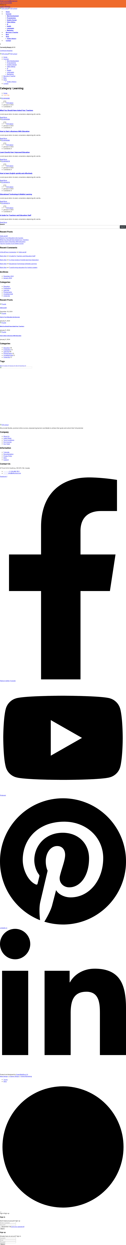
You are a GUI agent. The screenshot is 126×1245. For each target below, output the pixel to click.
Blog (7, 34)
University (6, 296)
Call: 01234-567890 (6, 3)
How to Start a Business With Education (14, 131)
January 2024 (7, 278)
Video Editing (11, 22)
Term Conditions (8, 440)
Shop (7, 37)
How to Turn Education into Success (11, 238)
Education (6, 286)
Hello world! (4, 236)
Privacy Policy (7, 456)
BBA (2, 365)
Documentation (8, 454)
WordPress (22, 365)
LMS (17, 365)
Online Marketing (26, 1076)
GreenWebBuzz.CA (22, 1074)
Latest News (7, 438)
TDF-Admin (9, 103)
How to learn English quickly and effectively (16, 173)
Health (9, 26)
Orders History (11, 39)
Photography (7, 292)
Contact (8, 41)
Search (2, 224)
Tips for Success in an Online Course (11, 243)
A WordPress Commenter (8, 252)
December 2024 (8, 276)
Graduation (7, 288)
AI (7, 24)
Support (6, 460)
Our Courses (7, 442)
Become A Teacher (12, 32)
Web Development (13, 16)
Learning (6, 290)
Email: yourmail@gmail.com (8, 1)
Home (8, 12)
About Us (6, 436)
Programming (11, 18)
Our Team (6, 444)
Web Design (4, 1076)
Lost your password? (17, 1227)
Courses (8, 14)
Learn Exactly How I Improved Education (15, 152)
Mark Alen (3, 256)
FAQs (5, 458)
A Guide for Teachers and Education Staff (15, 215)
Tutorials (6, 452)
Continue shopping (6, 51)
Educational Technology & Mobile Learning (16, 194)
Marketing (10, 30)
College (6, 365)
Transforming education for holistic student (23, 267)
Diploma (12, 365)
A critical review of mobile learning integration (24, 260)
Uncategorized (8, 294)
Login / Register (5, 7)
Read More (3, 117)
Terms (5, 1080)
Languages (10, 28)
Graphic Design (12, 20)
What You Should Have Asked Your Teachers (16, 110)
